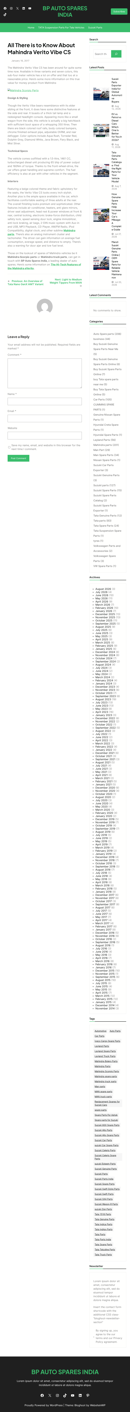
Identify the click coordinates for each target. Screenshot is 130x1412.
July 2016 (101, 948)
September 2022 (105, 727)
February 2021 (104, 781)
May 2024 (101, 674)
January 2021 (103, 784)
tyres (96, 540)
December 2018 (104, 857)
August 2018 (102, 869)
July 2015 (101, 983)
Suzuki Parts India (104, 1178)
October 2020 (103, 794)
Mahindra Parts (102, 1066)
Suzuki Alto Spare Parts (107, 1135)
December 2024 (105, 652)
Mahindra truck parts (105, 1081)
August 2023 (103, 699)
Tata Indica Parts (103, 1224)
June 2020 (101, 803)
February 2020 (104, 812)
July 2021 (101, 765)
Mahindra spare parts (106, 1076)
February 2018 (104, 888)
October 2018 (103, 863)
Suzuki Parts (101, 1173)
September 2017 (105, 904)
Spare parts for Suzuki (106, 1120)
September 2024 (105, 661)
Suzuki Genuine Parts (106, 475)
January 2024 (103, 683)
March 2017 (102, 923)
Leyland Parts (101, 439)
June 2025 (101, 633)
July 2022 (101, 734)
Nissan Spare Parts (105, 460)
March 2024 (102, 677)
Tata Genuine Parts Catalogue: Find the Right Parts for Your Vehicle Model (117, 167)
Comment (14, 354)
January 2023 (103, 715)
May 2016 (101, 954)
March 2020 (102, 809)
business (98, 339)
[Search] (116, 54)
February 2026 (104, 607)
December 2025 (105, 614)
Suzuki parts (101, 485)
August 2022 (103, 730)
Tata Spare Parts (103, 525)
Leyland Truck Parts (105, 1056)
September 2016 (105, 942)
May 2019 (101, 841)
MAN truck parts (103, 1096)
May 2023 (101, 708)
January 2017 (103, 929)
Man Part (98, 450)
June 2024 (101, 670)
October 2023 (103, 693)
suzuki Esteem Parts (105, 1163)
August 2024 (103, 664)
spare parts (101, 1110)
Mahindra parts (102, 444)
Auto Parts (115, 1031)
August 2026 (103, 588)
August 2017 (102, 907)
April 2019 (101, 844)
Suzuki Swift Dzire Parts (107, 1189)
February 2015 (104, 999)
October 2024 (103, 658)
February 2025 (104, 645)
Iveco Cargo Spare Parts (107, 1041)
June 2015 (101, 986)
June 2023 (101, 705)
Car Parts (99, 399)
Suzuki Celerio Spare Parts (105, 1157)
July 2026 (101, 592)
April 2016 (101, 958)
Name (12, 394)
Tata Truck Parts (103, 1254)
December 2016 (104, 932)
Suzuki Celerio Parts (105, 1150)
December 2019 (104, 819)
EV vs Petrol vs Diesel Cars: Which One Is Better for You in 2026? (117, 127)
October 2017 (103, 901)
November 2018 (105, 860)
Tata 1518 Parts (103, 1214)
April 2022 (101, 740)
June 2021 (101, 768)
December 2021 (104, 752)
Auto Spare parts (103, 333)
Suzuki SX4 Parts (104, 1199)
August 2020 (103, 797)
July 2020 (101, 800)
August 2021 (102, 762)
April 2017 (101, 920)
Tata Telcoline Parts (105, 1249)
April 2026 (101, 601)
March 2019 (102, 847)
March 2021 (102, 778)
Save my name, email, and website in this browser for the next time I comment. (45, 447)
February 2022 (104, 746)
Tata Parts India (103, 1239)
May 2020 (101, 806)
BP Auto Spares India (65, 11)
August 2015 (102, 980)
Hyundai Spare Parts (105, 434)
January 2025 (103, 648)
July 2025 (101, 629)
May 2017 (101, 917)
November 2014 (105, 1008)
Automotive (100, 1031)
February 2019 (104, 850)
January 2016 (103, 967)
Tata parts (99, 520)
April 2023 (101, 711)
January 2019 (103, 853)
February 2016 (104, 964)
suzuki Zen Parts (103, 1209)
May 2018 (101, 879)
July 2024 (101, 667)
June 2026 (101, 595)
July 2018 (101, 872)
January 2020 (103, 816)
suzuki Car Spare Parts (106, 1145)
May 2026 (101, 598)
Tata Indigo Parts (103, 1229)
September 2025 (105, 623)
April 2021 (101, 775)
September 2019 (105, 828)
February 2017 (103, 926)
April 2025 (101, 639)
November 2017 (104, 898)
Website (12, 428)
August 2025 (103, 626)
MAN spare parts (103, 1091)
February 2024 (104, 680)
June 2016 (101, 951)
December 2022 (105, 718)
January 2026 (103, 611)
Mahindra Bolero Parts (106, 1061)
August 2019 (102, 831)
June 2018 (101, 876)
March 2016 (102, 961)
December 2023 (105, 686)
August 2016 (102, 945)
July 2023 (101, 702)
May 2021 (101, 771)
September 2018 (105, 866)
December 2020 (105, 787)
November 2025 (105, 617)
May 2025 (101, 636)
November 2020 (105, 790)
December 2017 (104, 894)
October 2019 (103, 825)
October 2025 (103, 620)
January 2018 (103, 891)
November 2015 (105, 973)
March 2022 (102, 743)
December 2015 (104, 970)
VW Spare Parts (102, 566)
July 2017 (101, 910)
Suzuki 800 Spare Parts (107, 1125)
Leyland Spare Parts (105, 1051)
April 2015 (101, 992)
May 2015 (101, 989)
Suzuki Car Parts (103, 1140)
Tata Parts (100, 1234)
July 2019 (101, 835)
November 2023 (105, 689)
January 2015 (103, 1002)
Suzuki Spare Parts (104, 490)
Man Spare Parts (103, 455)
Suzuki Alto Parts (103, 1130)
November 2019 (105, 822)
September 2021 (105, 759)
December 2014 (104, 1005)
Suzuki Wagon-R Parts (106, 1204)
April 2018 (101, 882)
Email (12, 411)
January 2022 (103, 749)
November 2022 (105, 721)
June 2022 (101, 737)
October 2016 (103, 939)
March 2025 (102, 642)
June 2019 (101, 838)
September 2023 (105, 696)
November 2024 (105, 655)
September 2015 (105, 976)
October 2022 (103, 724)
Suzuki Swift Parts (104, 1194)
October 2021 (103, 756)
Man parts (100, 1086)
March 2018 (102, 885)
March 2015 (102, 995)
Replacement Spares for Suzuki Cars (107, 1103)
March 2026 (102, 604)
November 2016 (105, 935)
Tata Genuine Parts (105, 515)
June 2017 (101, 913)
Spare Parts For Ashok (106, 1115)
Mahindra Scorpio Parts (107, 1071)
